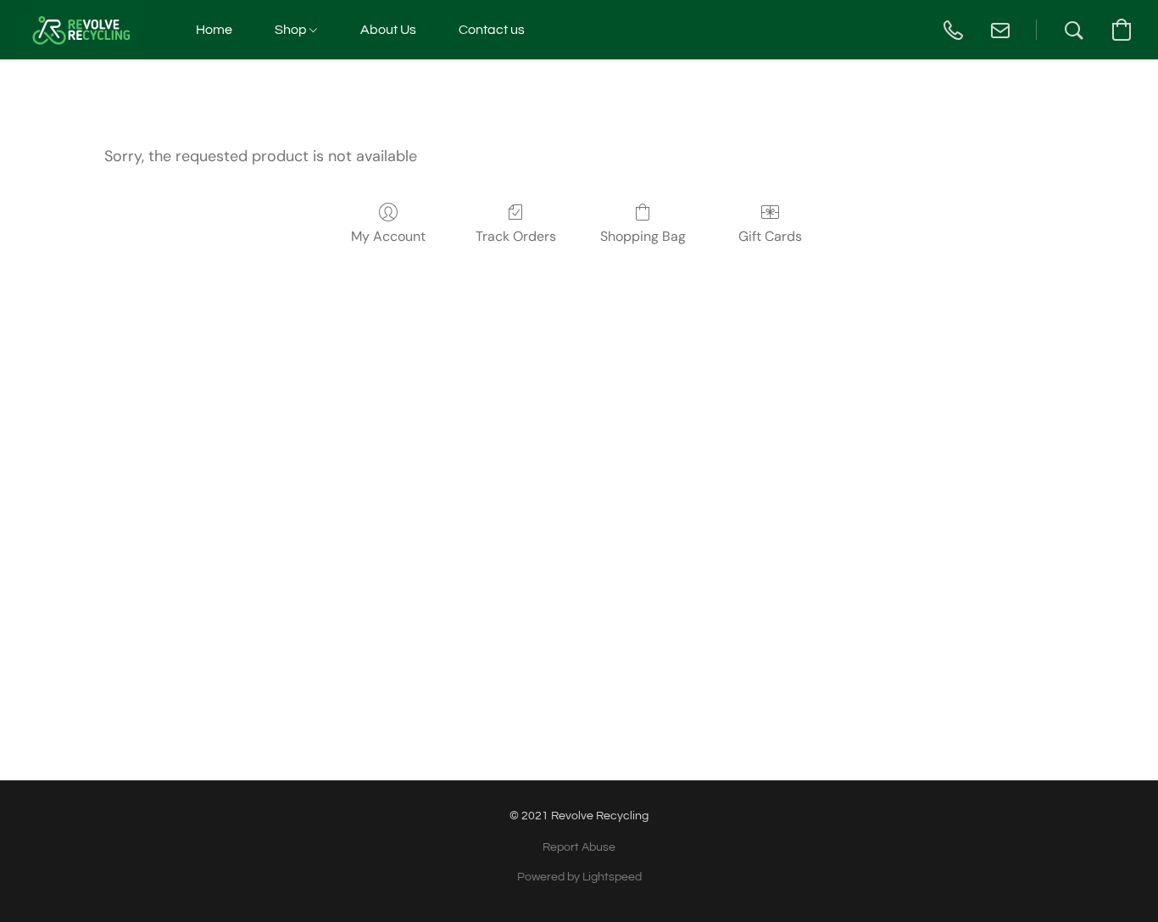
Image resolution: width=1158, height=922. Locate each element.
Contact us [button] (492, 29)
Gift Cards (770, 236)
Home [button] (214, 29)
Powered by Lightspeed (579, 877)
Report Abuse (579, 847)
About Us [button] (388, 29)
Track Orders (516, 236)
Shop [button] (292, 29)
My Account (388, 236)
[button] (83, 29)
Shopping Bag (643, 236)
